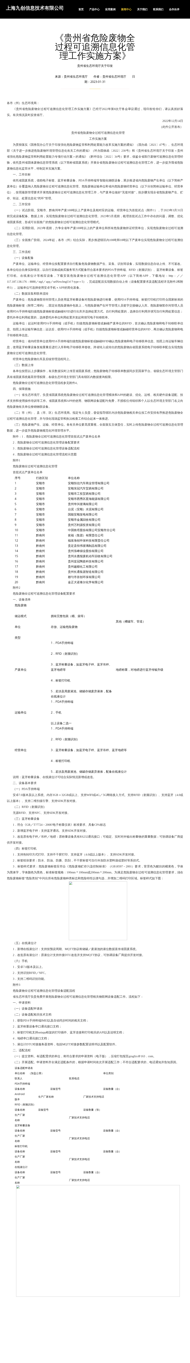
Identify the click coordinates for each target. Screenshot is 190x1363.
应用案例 (110, 9)
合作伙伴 (174, 9)
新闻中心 (126, 9)
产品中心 (94, 9)
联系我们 (158, 9)
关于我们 (142, 9)
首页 (81, 9)
